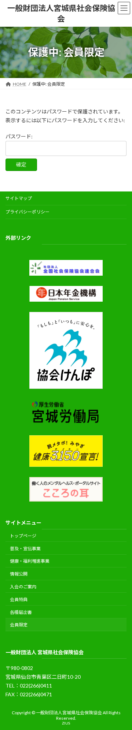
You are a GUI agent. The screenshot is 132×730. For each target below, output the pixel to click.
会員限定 (18, 624)
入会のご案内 (23, 586)
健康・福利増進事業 (30, 561)
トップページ (23, 536)
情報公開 (18, 574)
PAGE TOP (121, 700)
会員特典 (18, 599)
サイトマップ (19, 198)
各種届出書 (21, 612)
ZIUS (66, 722)
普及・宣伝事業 (25, 548)
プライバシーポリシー (28, 212)
